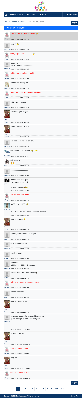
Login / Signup (70, 15)
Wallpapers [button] (16, 15)
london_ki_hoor (8, 88)
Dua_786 (7, 156)
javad (5, 184)
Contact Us (74, 396)
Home (6, 22)
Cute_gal (7, 209)
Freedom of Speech (18, 22)
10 (51, 388)
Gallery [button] (30, 15)
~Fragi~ (6, 39)
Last (62, 388)
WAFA (6, 239)
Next (57, 388)
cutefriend (7, 69)
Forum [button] (41, 15)
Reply (74, 22)
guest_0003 (7, 49)
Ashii (5, 165)
